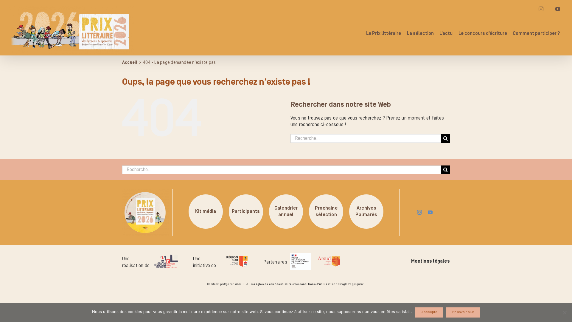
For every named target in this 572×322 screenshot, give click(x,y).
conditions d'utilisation (317, 284)
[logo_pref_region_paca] (300, 255)
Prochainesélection (326, 211)
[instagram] (419, 212)
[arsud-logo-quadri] (328, 257)
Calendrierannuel (286, 211)
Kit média (205, 211)
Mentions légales (430, 261)
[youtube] (430, 212)
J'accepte (429, 312)
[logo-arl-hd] (166, 257)
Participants (246, 211)
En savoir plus (463, 312)
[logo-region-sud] (237, 255)
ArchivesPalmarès (366, 211)
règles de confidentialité (273, 284)
